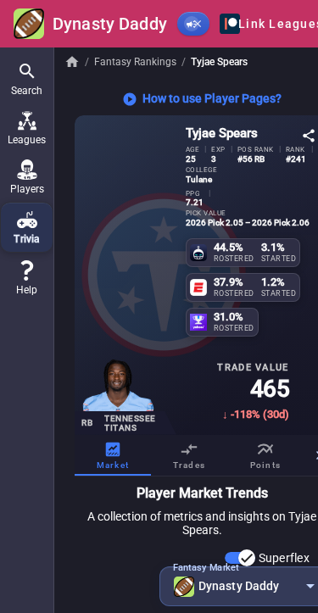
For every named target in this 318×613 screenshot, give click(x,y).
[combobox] (244, 586)
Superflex (284, 558)
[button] (26, 78)
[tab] (113, 455)
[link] (26, 278)
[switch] (240, 558)
